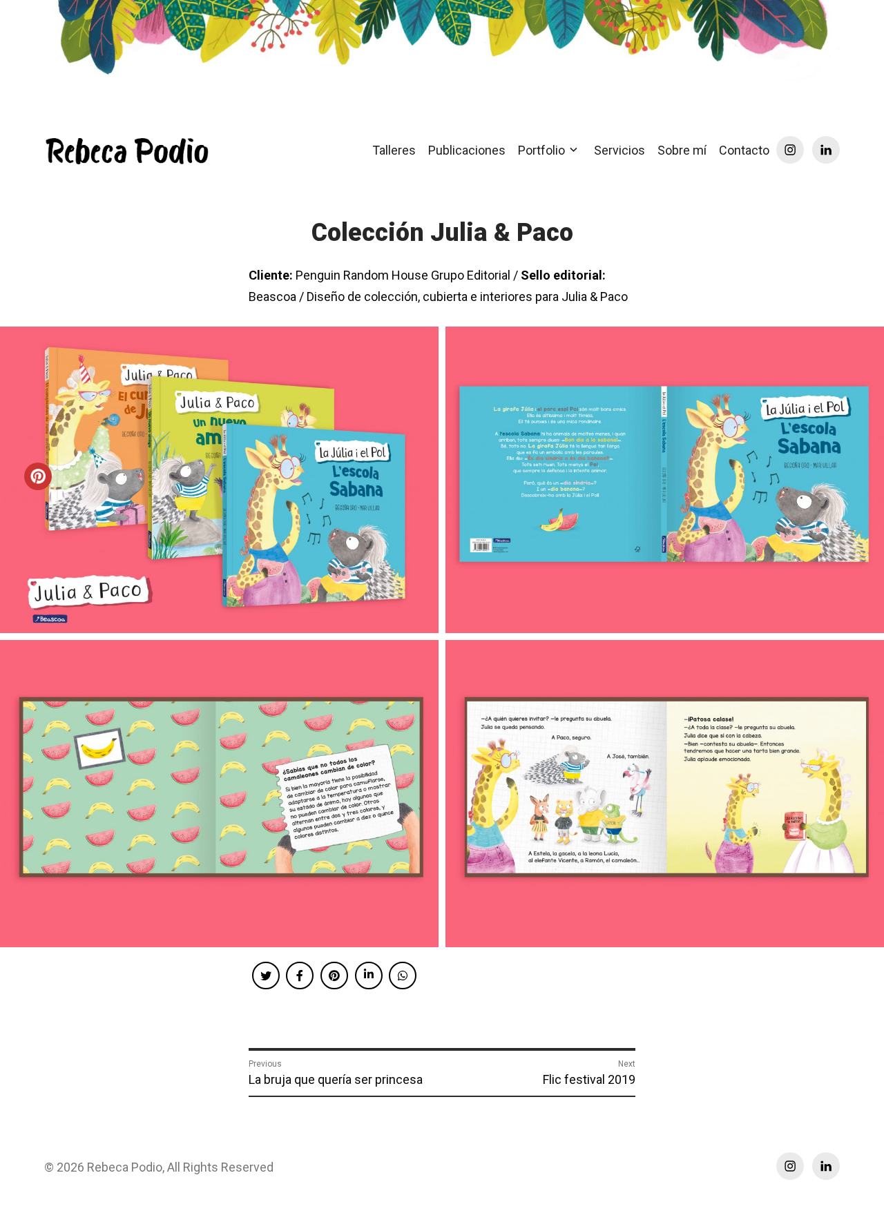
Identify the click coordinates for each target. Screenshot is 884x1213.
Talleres (394, 150)
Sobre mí (682, 150)
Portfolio (541, 150)
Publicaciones (467, 150)
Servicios (619, 150)
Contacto (744, 150)
